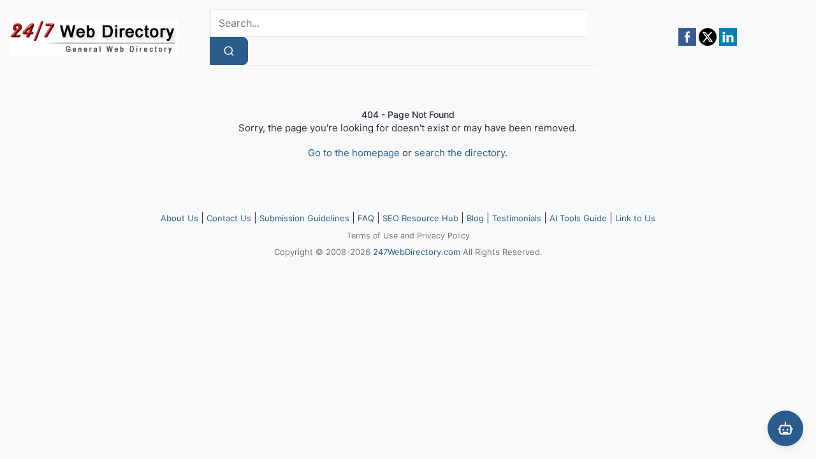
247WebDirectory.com (416, 252)
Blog (475, 218)
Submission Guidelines (304, 218)
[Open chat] (785, 428)
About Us (179, 218)
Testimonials (516, 218)
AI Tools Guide (578, 218)
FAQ (366, 218)
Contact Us (229, 218)
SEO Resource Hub (420, 218)
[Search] (229, 51)
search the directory (459, 153)
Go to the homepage (354, 153)
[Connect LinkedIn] (728, 37)
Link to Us (635, 218)
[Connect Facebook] (687, 37)
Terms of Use (372, 235)
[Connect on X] (708, 37)
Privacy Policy (443, 235)
